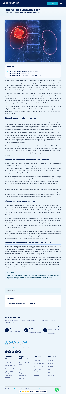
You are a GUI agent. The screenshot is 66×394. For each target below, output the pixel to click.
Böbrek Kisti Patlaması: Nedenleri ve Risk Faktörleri (23, 71)
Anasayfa (9, 13)
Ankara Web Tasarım (38, 389)
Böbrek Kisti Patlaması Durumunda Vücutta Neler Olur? (25, 75)
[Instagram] (13, 351)
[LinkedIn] (16, 351)
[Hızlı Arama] (59, 290)
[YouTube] (19, 351)
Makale (16, 13)
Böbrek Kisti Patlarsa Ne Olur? (17, 303)
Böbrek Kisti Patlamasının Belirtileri (19, 73)
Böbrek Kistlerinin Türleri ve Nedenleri (19, 69)
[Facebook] (6, 351)
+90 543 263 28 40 (15, 331)
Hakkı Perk (32, 303)
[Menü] (61, 3)
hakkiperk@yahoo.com (36, 332)
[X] (9, 351)
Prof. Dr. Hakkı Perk (15, 389)
